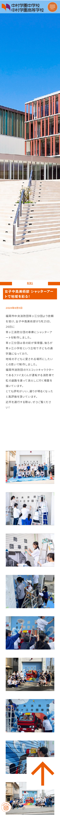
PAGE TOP (42, 755)
